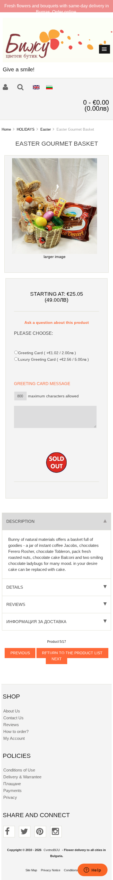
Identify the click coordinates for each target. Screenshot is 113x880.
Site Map (31, 870)
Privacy (10, 797)
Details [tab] (14, 587)
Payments (12, 790)
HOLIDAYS (26, 129)
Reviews (11, 724)
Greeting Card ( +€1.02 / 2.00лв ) (47, 353)
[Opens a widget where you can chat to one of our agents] (92, 870)
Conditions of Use (19, 770)
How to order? (16, 731)
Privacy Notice (50, 870)
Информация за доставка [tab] (36, 621)
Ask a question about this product (56, 323)
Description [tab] (20, 521)
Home (6, 129)
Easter (45, 129)
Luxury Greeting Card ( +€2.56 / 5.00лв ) (53, 359)
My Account (14, 738)
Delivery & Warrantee (22, 777)
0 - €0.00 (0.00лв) (96, 105)
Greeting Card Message (44, 383)
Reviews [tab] (15, 604)
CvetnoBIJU (52, 850)
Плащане (12, 783)
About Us (11, 711)
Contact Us (13, 717)
